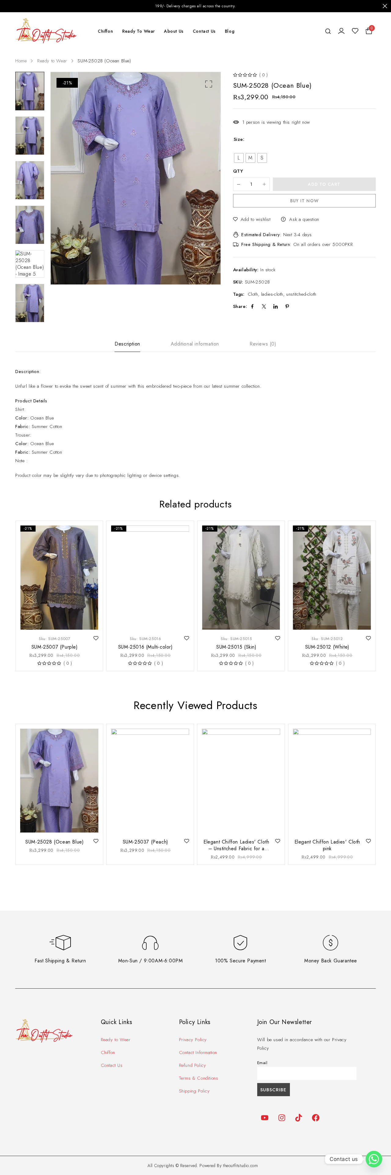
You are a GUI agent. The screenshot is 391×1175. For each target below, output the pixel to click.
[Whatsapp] (374, 1159)
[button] (208, 84)
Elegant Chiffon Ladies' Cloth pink (327, 845)
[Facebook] (315, 1117)
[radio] (238, 158)
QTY (238, 171)
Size (238, 139)
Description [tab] (127, 344)
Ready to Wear (52, 61)
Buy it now (304, 201)
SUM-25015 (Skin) (236, 646)
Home (21, 61)
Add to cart (324, 184)
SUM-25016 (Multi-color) (145, 646)
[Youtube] (264, 1117)
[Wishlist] (355, 31)
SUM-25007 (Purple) (54, 646)
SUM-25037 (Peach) (145, 841)
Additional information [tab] (195, 344)
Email (262, 1063)
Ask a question (304, 219)
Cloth (253, 294)
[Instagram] (281, 1117)
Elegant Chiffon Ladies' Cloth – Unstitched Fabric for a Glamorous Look (236, 848)
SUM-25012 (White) (327, 646)
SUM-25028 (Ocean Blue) (54, 841)
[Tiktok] (298, 1117)
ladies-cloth (272, 294)
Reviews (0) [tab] (263, 344)
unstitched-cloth (301, 294)
